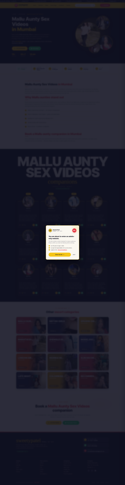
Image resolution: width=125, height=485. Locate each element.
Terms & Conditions (62, 249)
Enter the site (58, 254)
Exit (74, 254)
